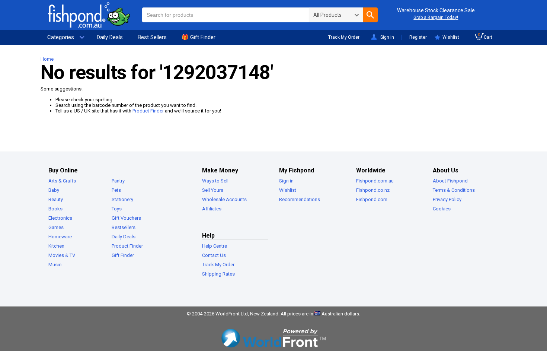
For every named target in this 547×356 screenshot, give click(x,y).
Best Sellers (152, 37)
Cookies (442, 209)
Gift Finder (123, 255)
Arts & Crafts (62, 181)
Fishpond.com (371, 199)
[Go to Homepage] (94, 15)
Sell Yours (212, 190)
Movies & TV (61, 255)
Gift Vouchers (126, 218)
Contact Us (214, 255)
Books (55, 209)
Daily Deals (110, 37)
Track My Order (343, 37)
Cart (485, 36)
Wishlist (450, 37)
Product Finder (148, 111)
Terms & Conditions (454, 190)
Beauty (55, 199)
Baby (53, 190)
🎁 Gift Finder (198, 37)
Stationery (122, 199)
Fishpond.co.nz (373, 190)
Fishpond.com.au (375, 181)
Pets (116, 190)
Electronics (60, 218)
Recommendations (299, 199)
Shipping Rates (218, 274)
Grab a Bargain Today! (435, 17)
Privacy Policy (447, 199)
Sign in (387, 37)
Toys (117, 209)
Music (54, 264)
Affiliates (211, 209)
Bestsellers (123, 227)
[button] (370, 14)
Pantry (118, 181)
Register (418, 37)
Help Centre (214, 246)
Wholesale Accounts (224, 199)
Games (56, 227)
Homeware (60, 236)
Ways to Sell (215, 181)
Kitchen (56, 246)
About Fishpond (450, 181)
